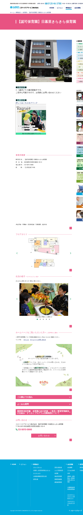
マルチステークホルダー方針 (71, 503)
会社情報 (77, 8)
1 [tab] (38, 320)
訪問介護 (35, 479)
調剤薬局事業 (58, 482)
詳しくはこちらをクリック (27, 103)
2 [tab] (41, 320)
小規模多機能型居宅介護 (40, 476)
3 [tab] (44, 320)
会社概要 (69, 467)
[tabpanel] (44, 300)
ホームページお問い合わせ (38, 339)
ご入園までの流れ (25, 397)
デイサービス (36, 473)
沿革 (68, 473)
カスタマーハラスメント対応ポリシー (71, 496)
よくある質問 (23, 404)
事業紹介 (69, 8)
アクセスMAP (71, 470)
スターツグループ (76, 510)
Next (70, 253)
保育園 (25, 12)
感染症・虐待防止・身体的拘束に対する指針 (71, 478)
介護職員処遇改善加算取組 (71, 488)
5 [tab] (50, 320)
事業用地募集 (58, 479)
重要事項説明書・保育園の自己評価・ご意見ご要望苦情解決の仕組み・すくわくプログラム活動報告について (43, 412)
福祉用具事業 (58, 476)
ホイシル (26, 339)
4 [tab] (47, 320)
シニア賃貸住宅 (59, 470)
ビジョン (60, 8)
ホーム (12, 12)
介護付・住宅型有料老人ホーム (41, 470)
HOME (51, 8)
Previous (17, 253)
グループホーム (37, 467)
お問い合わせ (44, 436)
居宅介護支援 (58, 467)
